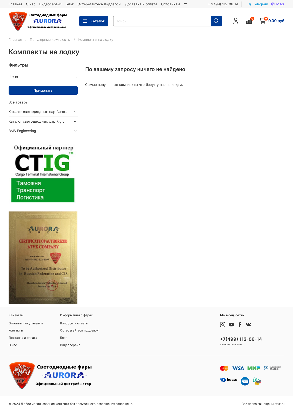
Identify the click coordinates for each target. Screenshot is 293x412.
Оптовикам (170, 4)
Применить (43, 90)
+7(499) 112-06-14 (223, 4)
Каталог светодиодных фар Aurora (38, 111)
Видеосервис (50, 4)
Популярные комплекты (50, 39)
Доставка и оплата (141, 4)
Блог (70, 4)
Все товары (18, 102)
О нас (30, 4)
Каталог (97, 21)
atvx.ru (279, 404)
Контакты (16, 330)
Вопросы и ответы (74, 323)
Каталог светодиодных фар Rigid (37, 121)
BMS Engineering (22, 131)
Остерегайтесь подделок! (99, 4)
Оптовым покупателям (26, 323)
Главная (15, 4)
